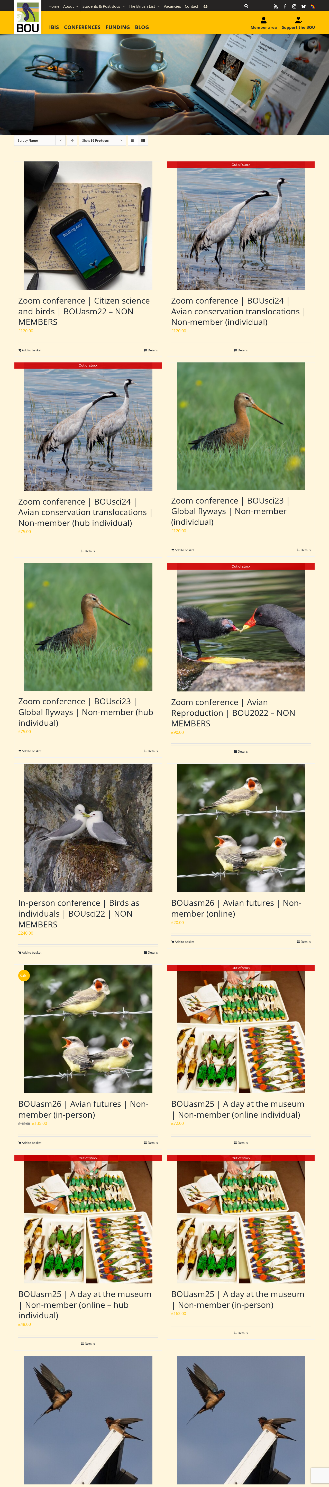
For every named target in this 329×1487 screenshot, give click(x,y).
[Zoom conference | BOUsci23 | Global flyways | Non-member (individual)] (241, 426)
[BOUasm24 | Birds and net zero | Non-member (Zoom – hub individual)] (241, 1420)
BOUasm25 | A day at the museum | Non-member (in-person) (238, 1299)
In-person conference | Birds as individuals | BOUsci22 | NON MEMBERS (78, 913)
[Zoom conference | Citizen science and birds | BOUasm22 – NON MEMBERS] (88, 225)
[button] (246, 6)
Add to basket (31, 350)
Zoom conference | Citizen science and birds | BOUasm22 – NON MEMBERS (84, 311)
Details (153, 350)
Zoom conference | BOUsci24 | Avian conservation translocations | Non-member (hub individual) (85, 512)
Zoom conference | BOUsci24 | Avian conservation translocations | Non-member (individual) (238, 311)
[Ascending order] (72, 140)
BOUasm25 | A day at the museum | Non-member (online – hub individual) (85, 1304)
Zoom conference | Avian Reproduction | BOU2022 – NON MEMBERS (233, 712)
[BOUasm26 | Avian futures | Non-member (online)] (241, 828)
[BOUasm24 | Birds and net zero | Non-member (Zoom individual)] (88, 1420)
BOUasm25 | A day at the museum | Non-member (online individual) (238, 1109)
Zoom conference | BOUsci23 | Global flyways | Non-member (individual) (230, 511)
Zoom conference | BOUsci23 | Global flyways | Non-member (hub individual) (85, 712)
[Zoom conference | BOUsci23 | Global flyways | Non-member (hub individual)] (88, 627)
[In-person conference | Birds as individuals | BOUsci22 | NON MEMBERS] (88, 828)
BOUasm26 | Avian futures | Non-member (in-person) (83, 1109)
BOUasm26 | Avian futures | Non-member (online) (236, 908)
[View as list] (143, 140)
